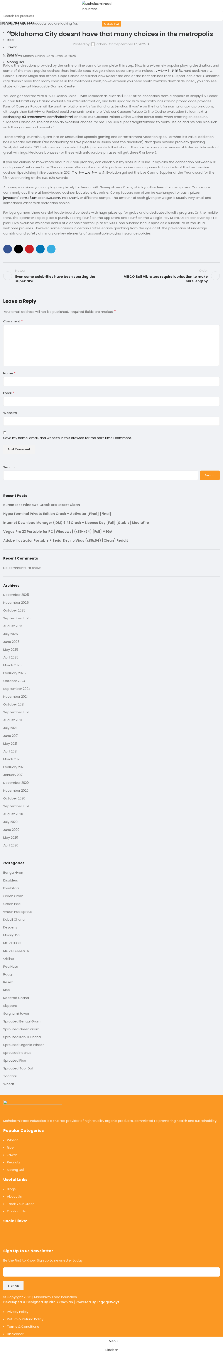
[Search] (139, 6)
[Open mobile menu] (131, 6)
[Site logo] (103, 6)
